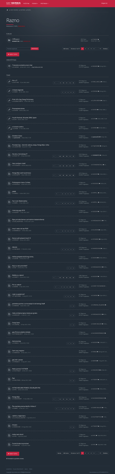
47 (73, 277)
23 (63, 165)
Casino (16, 67)
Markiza (17, 352)
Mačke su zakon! (18, 275)
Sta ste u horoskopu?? (19, 154)
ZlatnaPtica (97, 417)
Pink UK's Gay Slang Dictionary (22, 99)
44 (63, 277)
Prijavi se (104, 3)
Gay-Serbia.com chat (37, 67)
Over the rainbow (99, 286)
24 (66, 165)
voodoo (17, 184)
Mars (16, 92)
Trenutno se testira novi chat (22, 65)
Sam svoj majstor (18, 351)
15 (70, 399)
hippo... (95, 193)
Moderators (21, 26)
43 (60, 277)
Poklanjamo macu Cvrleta (21, 182)
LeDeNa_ (17, 324)
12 (70, 83)
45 (66, 277)
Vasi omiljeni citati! (18, 163)
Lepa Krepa (96, 100)
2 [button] (85, 48)
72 (73, 156)
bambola (17, 230)
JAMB (14, 191)
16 (73, 399)
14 (66, 399)
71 (70, 156)
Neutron (17, 380)
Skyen (16, 110)
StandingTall (98, 164)
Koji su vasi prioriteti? (19, 266)
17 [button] (100, 48)
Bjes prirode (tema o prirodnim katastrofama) (28, 219)
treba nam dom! (17, 434)
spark (16, 128)
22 (60, 165)
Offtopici (15, 39)
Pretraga (44, 3)
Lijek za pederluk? (18, 294)
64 (66, 175)
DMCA (26, 469)
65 (70, 175)
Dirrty (16, 277)
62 (60, 175)
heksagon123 (97, 220)
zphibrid (96, 239)
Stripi (15, 26)
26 (73, 165)
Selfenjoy (17, 371)
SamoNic (17, 445)
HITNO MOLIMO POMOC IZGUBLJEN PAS (26, 388)
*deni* (95, 39)
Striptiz (14, 425)
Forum (34, 3)
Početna (26, 3)
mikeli (16, 193)
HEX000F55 (96, 155)
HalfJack (17, 249)
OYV (15, 119)
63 (63, 175)
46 (70, 277)
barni (16, 286)
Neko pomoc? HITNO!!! (20, 369)
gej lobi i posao (17, 360)
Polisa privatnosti (18, 469)
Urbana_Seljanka (99, 305)
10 (63, 83)
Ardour (16, 315)
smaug (16, 343)
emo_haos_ (96, 82)
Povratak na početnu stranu (15, 458)
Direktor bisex (17, 136)
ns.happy (17, 175)
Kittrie (16, 82)
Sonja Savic (16, 323)
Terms (30, 469)
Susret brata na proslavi (20, 443)
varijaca (17, 361)
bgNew (95, 66)
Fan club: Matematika (19, 201)
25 (70, 165)
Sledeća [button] (105, 48)
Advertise (9, 469)
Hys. (15, 389)
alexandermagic (98, 333)
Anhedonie (96, 248)
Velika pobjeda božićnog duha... (23, 257)
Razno (12, 20)
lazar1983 (17, 147)
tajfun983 (96, 146)
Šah (13, 378)
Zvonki (95, 91)
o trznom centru (18, 127)
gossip (95, 174)
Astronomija (16, 341)
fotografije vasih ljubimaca (21, 173)
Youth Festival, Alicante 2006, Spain (24, 118)
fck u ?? (14, 80)
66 (73, 175)
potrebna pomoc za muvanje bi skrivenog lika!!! (28, 304)
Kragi (95, 352)
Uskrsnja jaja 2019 (18, 210)
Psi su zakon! (16, 285)
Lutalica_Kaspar (19, 418)
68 (60, 156)
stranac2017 (18, 334)
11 (66, 83)
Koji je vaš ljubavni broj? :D (21, 238)
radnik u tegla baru (19, 416)
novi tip (16, 156)
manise (16, 305)
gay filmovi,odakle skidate (21, 332)
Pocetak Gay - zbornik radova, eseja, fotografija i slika (30, 145)
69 (63, 156)
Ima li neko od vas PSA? (20, 229)
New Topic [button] (13, 54)
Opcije (59, 453)
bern (94, 361)
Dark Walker (97, 324)
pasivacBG (17, 138)
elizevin (95, 230)
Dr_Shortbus (18, 221)
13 (73, 83)
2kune (16, 258)
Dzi (15, 267)
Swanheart (18, 399)
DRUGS (14, 247)
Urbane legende (17, 90)
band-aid (17, 427)
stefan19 (17, 165)
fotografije (16, 397)
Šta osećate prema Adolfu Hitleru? (24, 406)
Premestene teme (18, 108)
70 (66, 156)
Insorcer (96, 370)
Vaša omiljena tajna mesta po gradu (24, 313)
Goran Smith (18, 101)
